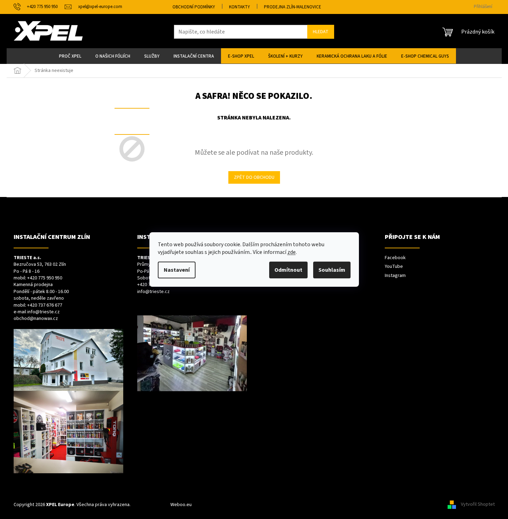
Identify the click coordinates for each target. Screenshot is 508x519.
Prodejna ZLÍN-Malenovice (292, 7)
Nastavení (177, 270)
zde (291, 252)
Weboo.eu (181, 504)
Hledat (321, 31)
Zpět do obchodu (254, 177)
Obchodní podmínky (193, 7)
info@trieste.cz (43, 312)
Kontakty (239, 7)
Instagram (395, 275)
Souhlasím (331, 270)
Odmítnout (288, 270)
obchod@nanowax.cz (36, 318)
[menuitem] (70, 56)
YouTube (394, 266)
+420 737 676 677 (44, 305)
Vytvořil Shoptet (478, 504)
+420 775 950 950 (44, 278)
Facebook (395, 258)
